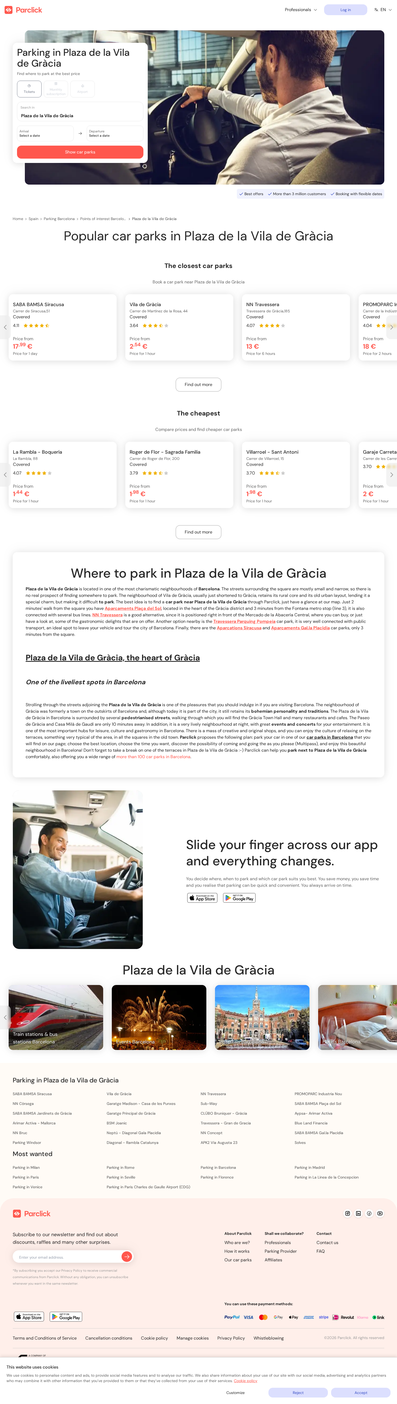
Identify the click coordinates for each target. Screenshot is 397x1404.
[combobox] (85, 115)
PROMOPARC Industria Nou (318, 1093)
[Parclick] (23, 10)
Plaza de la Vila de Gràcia (154, 218)
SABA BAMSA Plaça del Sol (318, 1103)
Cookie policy (154, 1338)
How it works (237, 1251)
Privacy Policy (231, 1338)
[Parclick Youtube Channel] (380, 1213)
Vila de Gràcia (119, 1093)
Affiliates (273, 1260)
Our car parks (238, 1260)
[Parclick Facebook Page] (369, 1213)
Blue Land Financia (311, 1123)
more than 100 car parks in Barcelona (153, 757)
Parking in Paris (26, 1177)
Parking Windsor (27, 1142)
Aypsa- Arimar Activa (313, 1113)
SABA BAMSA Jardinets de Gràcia (42, 1113)
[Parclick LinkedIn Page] (358, 1213)
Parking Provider (281, 1251)
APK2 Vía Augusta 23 (219, 1142)
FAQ (321, 1251)
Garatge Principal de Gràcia (131, 1113)
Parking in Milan (26, 1167)
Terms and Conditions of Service (45, 1338)
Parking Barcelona (59, 218)
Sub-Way (209, 1103)
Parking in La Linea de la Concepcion (327, 1177)
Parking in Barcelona (218, 1167)
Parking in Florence (217, 1177)
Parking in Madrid (310, 1167)
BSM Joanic (117, 1123)
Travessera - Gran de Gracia (226, 1123)
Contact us (327, 1242)
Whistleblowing (269, 1338)
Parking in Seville (121, 1177)
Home (18, 218)
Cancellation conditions (108, 1338)
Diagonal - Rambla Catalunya (133, 1142)
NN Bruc (20, 1132)
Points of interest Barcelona (103, 218)
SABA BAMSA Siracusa (32, 1093)
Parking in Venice (27, 1186)
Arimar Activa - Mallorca (34, 1123)
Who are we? (237, 1242)
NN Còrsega (23, 1103)
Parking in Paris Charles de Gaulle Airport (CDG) (148, 1186)
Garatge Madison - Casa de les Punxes (141, 1103)
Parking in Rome (120, 1167)
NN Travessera (213, 1093)
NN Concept (212, 1132)
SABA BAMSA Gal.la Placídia (319, 1132)
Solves (300, 1142)
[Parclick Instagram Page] (347, 1213)
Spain (33, 218)
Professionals (278, 1242)
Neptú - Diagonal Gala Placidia (134, 1132)
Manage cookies (193, 1338)
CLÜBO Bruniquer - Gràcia (224, 1113)
